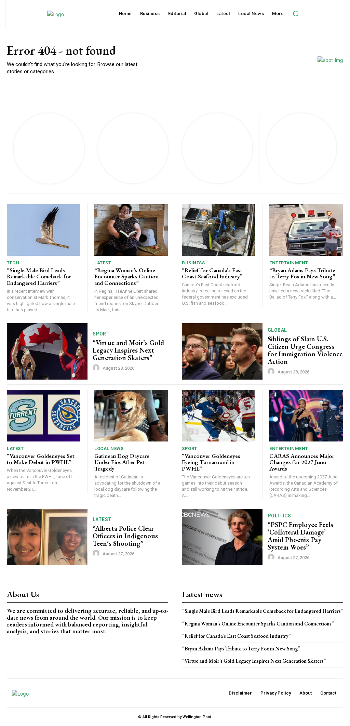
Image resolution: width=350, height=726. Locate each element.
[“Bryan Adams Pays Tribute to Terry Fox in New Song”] (306, 230)
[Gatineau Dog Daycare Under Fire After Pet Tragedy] (131, 415)
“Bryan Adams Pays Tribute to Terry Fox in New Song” (302, 273)
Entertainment (288, 263)
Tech (13, 263)
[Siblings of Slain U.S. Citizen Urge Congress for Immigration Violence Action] (222, 351)
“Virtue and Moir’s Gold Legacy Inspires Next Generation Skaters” (128, 350)
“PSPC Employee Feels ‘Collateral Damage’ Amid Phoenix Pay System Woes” (300, 536)
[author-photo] (97, 368)
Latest (102, 263)
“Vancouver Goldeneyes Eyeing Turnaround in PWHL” (211, 462)
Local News (108, 448)
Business (193, 263)
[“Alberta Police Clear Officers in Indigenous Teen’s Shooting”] (47, 537)
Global (277, 330)
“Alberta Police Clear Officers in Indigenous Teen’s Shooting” (125, 536)
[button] (295, 13)
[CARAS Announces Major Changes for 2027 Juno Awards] (306, 415)
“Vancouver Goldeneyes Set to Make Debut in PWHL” (41, 459)
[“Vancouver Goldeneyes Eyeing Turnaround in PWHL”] (218, 415)
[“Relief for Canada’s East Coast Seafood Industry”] (218, 230)
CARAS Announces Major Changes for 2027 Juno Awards (301, 462)
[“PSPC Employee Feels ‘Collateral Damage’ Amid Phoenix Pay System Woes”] (222, 537)
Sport (101, 333)
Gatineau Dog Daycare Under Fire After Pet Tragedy (121, 462)
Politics (279, 515)
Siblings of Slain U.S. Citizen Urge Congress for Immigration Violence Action (305, 350)
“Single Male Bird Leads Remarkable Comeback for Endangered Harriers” (39, 276)
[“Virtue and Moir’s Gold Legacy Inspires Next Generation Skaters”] (47, 351)
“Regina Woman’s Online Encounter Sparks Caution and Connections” (126, 276)
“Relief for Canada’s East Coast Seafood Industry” (212, 273)
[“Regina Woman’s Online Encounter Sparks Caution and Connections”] (131, 230)
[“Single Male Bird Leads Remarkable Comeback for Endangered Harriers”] (43, 230)
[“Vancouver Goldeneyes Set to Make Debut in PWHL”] (43, 415)
